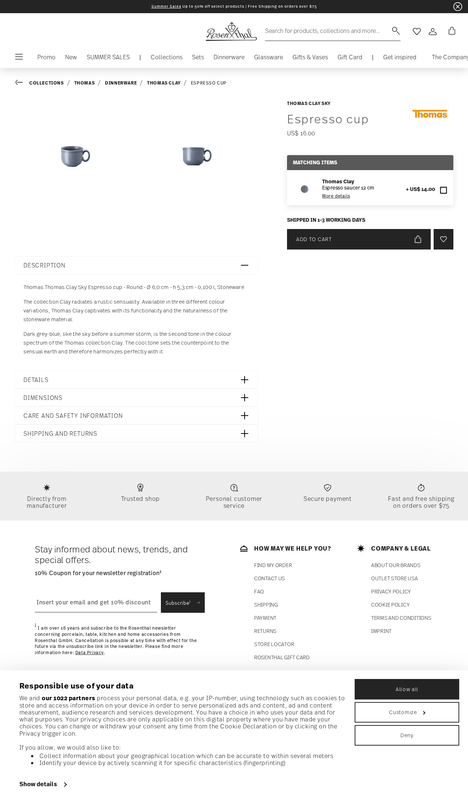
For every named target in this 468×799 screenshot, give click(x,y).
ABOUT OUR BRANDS (395, 565)
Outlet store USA (394, 578)
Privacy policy (391, 591)
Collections (46, 83)
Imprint (381, 630)
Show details (38, 784)
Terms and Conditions (401, 617)
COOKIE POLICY (390, 604)
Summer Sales (166, 6)
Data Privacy (89, 653)
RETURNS (265, 630)
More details (336, 196)
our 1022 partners (68, 698)
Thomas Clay (164, 83)
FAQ (259, 591)
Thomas (84, 83)
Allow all (407, 689)
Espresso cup (209, 83)
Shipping (266, 604)
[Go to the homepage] (231, 31)
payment (265, 617)
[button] (166, 59)
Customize (403, 712)
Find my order (273, 565)
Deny (407, 735)
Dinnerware (121, 83)
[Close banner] (457, 6)
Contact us (269, 578)
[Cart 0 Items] (450, 31)
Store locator (274, 644)
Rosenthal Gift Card (282, 657)
